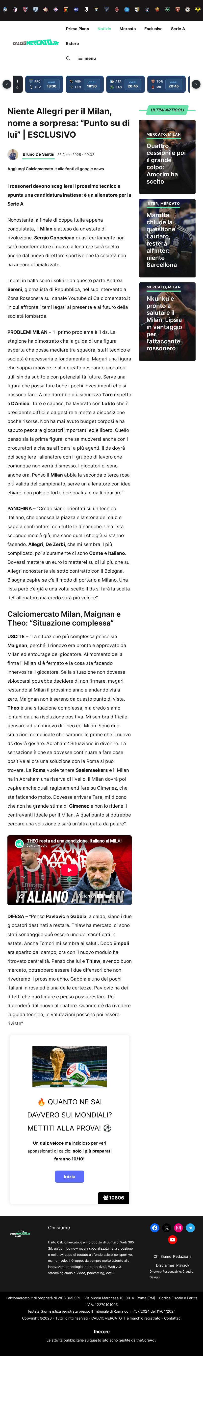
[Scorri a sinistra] (6, 84)
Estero (72, 43)
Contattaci (172, 1318)
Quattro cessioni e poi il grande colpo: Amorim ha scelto (166, 163)
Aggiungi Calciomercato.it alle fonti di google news (55, 168)
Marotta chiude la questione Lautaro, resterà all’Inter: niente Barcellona (162, 240)
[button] (68, 58)
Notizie (104, 28)
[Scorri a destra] (196, 84)
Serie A (178, 28)
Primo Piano (77, 28)
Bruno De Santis (38, 154)
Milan (174, 134)
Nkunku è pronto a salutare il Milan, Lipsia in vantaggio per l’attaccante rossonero (164, 323)
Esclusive (153, 28)
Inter (152, 203)
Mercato (128, 28)
